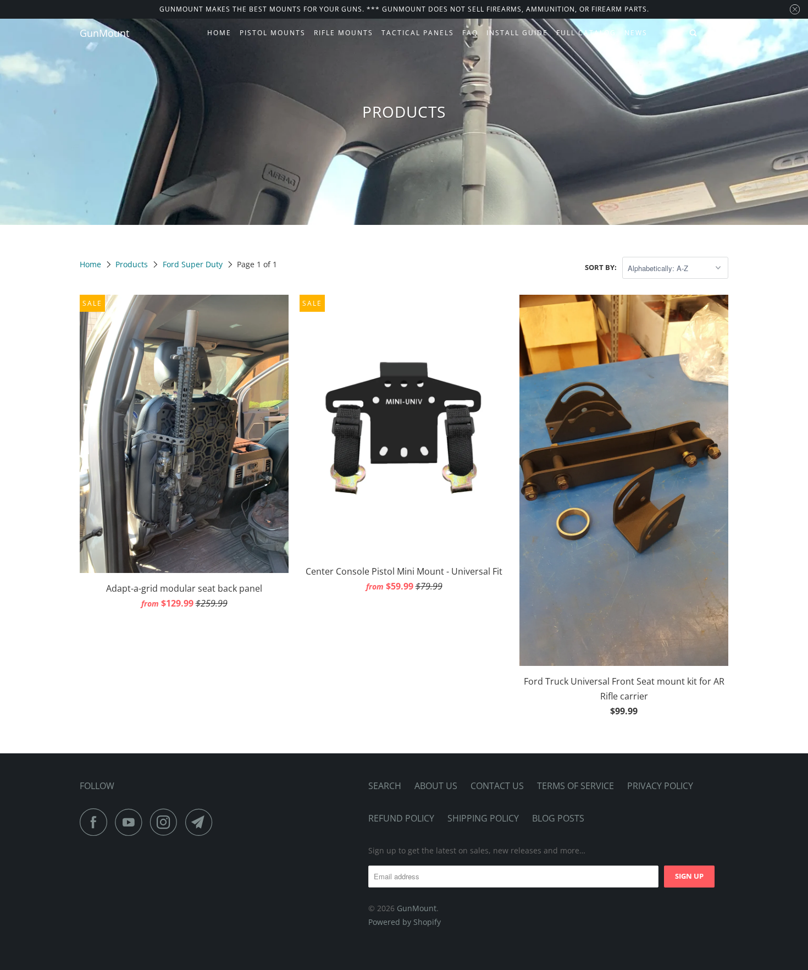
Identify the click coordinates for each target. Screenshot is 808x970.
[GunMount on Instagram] (166, 822)
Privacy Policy (660, 786)
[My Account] (677, 33)
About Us (435, 786)
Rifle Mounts (343, 32)
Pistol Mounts (273, 32)
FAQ (470, 32)
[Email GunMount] (201, 822)
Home (219, 32)
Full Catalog (586, 32)
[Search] (694, 33)
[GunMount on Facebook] (96, 822)
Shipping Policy (483, 818)
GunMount (104, 33)
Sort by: (601, 267)
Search (384, 786)
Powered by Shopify (404, 922)
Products (131, 264)
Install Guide (517, 32)
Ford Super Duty (193, 264)
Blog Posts (558, 818)
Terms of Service (575, 786)
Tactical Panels (417, 32)
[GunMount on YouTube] (131, 822)
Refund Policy (401, 818)
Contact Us (497, 786)
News (635, 32)
